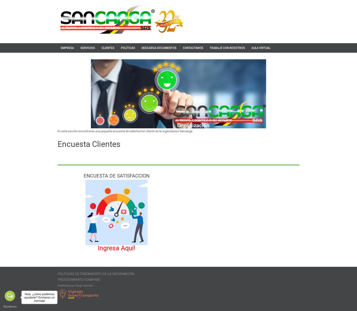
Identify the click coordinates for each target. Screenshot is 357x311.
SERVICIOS (87, 48)
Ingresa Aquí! (116, 248)
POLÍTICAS (128, 48)
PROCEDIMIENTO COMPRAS (79, 280)
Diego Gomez (84, 285)
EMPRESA (67, 48)
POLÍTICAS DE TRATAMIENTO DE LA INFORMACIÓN (96, 274)
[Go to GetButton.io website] (10, 306)
